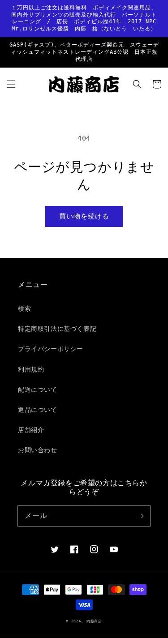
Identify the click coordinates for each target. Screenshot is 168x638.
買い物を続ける (84, 216)
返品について (37, 409)
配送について (37, 389)
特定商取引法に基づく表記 (57, 328)
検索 (24, 308)
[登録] (140, 516)
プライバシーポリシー (50, 348)
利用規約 (31, 369)
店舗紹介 (31, 429)
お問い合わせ (37, 450)
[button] (11, 84)
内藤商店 (94, 621)
